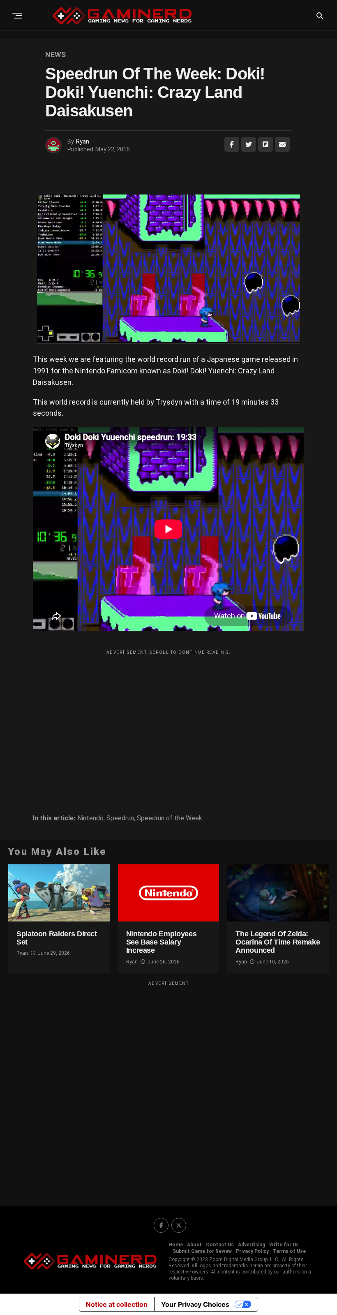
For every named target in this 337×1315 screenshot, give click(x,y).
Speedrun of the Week (169, 818)
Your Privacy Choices (195, 1304)
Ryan (82, 141)
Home (175, 1245)
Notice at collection (117, 1304)
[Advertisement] (168, 716)
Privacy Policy (252, 1251)
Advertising (251, 1245)
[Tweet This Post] (248, 144)
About (194, 1245)
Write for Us (284, 1245)
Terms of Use (289, 1251)
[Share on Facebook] (231, 144)
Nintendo (90, 818)
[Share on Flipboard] (265, 144)
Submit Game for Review (202, 1251)
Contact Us (220, 1245)
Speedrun (120, 818)
